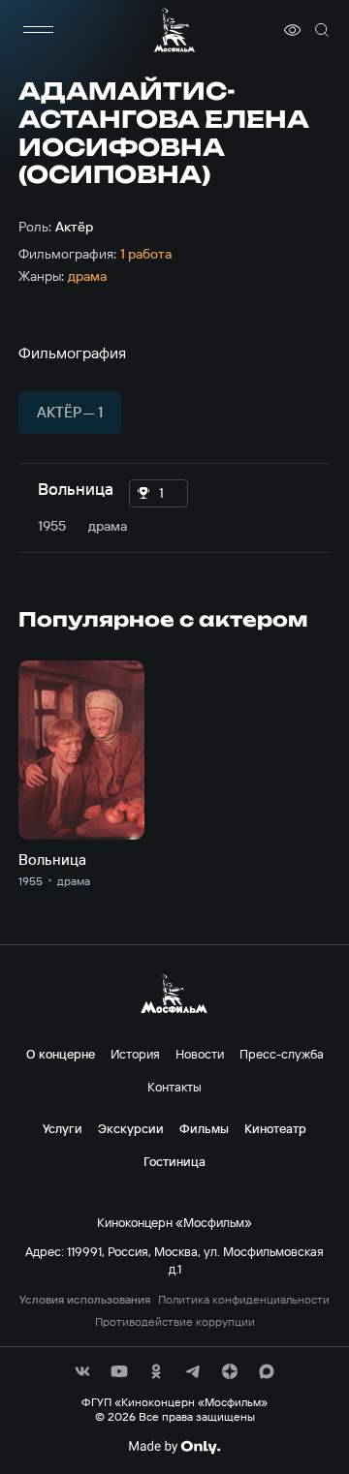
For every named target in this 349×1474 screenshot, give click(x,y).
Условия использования (84, 1299)
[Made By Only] (174, 1447)
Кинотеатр (275, 1128)
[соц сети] (82, 1371)
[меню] (37, 30)
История (135, 1053)
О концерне (60, 1053)
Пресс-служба (281, 1053)
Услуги (62, 1128)
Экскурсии (131, 1128)
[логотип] (174, 29)
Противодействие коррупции (175, 1322)
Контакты (174, 1086)
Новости (199, 1053)
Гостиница (174, 1161)
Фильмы (204, 1128)
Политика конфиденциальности (244, 1299)
